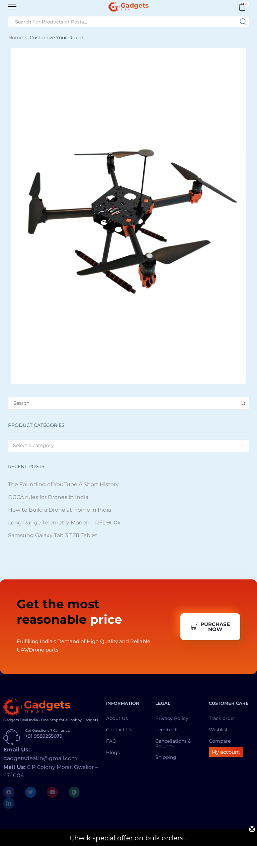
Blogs (113, 752)
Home (15, 38)
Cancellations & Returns (173, 743)
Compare (220, 741)
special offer (112, 838)
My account (225, 752)
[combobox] (128, 446)
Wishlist (218, 730)
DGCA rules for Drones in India (48, 497)
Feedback (166, 730)
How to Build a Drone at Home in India (59, 510)
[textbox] (124, 445)
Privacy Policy (171, 718)
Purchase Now (215, 626)
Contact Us (119, 730)
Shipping (165, 757)
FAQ (111, 741)
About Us (117, 718)
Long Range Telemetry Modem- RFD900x (64, 522)
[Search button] (243, 21)
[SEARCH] (243, 403)
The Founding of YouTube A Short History (63, 484)
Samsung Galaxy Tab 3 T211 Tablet (52, 535)
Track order (222, 718)
